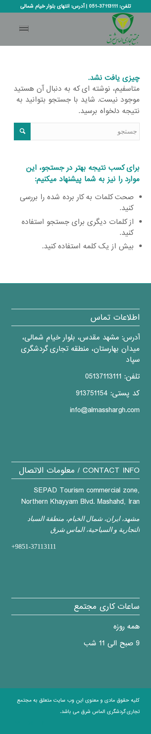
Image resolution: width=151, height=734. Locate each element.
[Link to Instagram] (30, 723)
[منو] (25, 29)
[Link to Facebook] (42, 723)
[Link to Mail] (17, 723)
